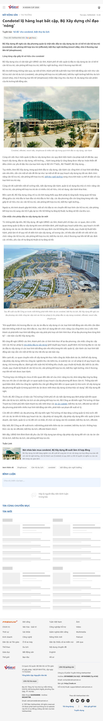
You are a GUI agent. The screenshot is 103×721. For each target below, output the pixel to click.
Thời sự (6, 632)
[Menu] (4, 7)
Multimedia (81, 632)
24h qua (79, 642)
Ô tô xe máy (28, 642)
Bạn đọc (26, 657)
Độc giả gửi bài (90, 706)
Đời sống (26, 622)
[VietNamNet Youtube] (77, 702)
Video (78, 627)
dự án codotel (61, 404)
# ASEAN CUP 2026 (31, 7)
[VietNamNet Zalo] (88, 702)
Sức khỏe (26, 632)
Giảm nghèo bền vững (58, 632)
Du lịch (26, 647)
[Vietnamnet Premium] (10, 623)
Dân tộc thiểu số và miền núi (61, 642)
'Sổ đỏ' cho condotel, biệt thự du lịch (31, 31)
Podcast (79, 637)
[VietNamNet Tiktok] (82, 702)
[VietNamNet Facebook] (72, 702)
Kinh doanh (7, 637)
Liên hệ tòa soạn (30, 681)
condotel (51, 467)
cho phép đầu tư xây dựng (35, 345)
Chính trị (6, 627)
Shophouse (22, 467)
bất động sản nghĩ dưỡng (71, 467)
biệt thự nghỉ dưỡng (54, 177)
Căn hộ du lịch (37, 467)
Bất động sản (10, 15)
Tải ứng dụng (68, 706)
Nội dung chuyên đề (58, 647)
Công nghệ (27, 637)
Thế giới (6, 657)
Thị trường (26, 15)
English (52, 652)
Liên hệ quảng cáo (66, 667)
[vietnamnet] (13, 9)
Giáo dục (6, 652)
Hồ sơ (51, 657)
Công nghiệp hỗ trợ (57, 627)
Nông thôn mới (55, 637)
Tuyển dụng (79, 710)
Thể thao (6, 647)
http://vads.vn (70, 683)
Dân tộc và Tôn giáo (11, 642)
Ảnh (78, 622)
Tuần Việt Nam (55, 622)
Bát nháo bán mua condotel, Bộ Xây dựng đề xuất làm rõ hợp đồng (56, 450)
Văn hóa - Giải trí (30, 627)
